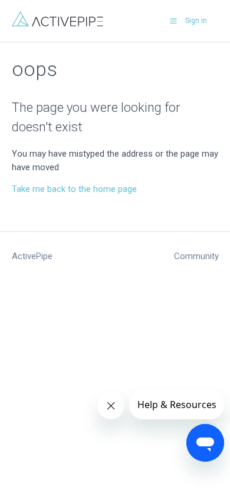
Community (196, 256)
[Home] (57, 23)
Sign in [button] (196, 20)
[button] (173, 20)
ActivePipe (32, 256)
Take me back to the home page (74, 189)
